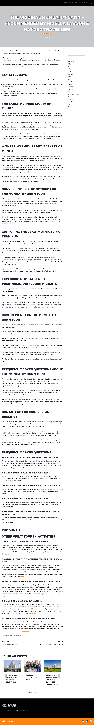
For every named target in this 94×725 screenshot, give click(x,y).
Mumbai (43, 33)
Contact (84, 3)
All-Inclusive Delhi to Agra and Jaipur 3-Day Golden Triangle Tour (52, 680)
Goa (69, 66)
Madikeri (70, 84)
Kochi (69, 79)
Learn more (7, 554)
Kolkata (70, 82)
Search (70, 51)
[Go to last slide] (6, 676)
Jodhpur (70, 76)
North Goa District (73, 94)
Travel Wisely (47, 37)
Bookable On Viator (7, 635)
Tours (69, 104)
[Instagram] (90, 721)
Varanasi (70, 107)
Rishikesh (70, 99)
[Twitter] (87, 721)
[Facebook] (83, 721)
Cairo (69, 64)
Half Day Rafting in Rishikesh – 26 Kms (51, 643)
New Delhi (71, 92)
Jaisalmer (70, 74)
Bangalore (71, 61)
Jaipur (69, 71)
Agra (69, 59)
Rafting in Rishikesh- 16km (10, 643)
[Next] (59, 676)
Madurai (70, 87)
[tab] (29, 692)
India (69, 69)
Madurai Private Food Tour (31, 678)
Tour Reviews (68, 3)
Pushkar (70, 97)
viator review (17, 635)
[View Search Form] (91, 3)
